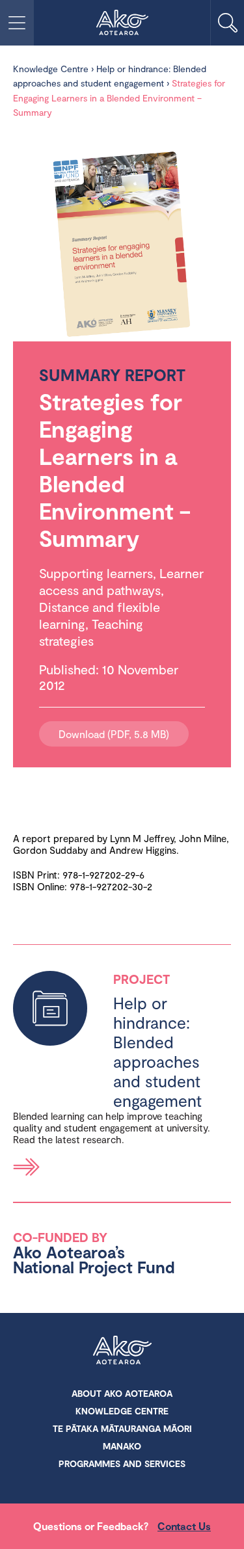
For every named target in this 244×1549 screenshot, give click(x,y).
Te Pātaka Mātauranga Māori (122, 1428)
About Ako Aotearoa (122, 1393)
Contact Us (184, 1526)
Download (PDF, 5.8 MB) (114, 734)
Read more (26, 1167)
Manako (122, 1445)
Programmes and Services (122, 1463)
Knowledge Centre (50, 68)
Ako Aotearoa (122, 1351)
